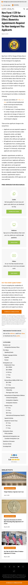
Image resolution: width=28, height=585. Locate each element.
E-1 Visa (8, 407)
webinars (12, 333)
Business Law (6, 345)
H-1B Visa (8, 372)
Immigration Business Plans (12, 347)
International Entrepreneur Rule (15, 415)
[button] (27, 9)
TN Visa (8, 377)
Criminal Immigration (11, 397)
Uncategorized (7, 446)
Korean (6, 360)
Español (7, 357)
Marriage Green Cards (12, 392)
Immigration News (8, 431)
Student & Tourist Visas (11, 420)
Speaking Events (9, 352)
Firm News (6, 350)
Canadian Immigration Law (12, 438)
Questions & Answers (9, 441)
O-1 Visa (8, 385)
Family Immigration (10, 387)
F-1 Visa (8, 428)
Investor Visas (8, 405)
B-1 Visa (8, 423)
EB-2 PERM (9, 367)
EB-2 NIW (8, 382)
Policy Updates (9, 433)
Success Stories (7, 444)
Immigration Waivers (11, 402)
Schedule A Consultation (14, 582)
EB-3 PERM (9, 369)
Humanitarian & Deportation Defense (15, 395)
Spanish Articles (9, 418)
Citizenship (9, 390)
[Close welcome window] (20, 578)
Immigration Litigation (12, 400)
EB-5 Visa (8, 413)
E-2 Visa (8, 410)
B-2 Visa (8, 425)
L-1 (21, 99)
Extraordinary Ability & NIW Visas (14, 380)
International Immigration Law (11, 436)
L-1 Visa (8, 374)
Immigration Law (7, 362)
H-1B (18, 99)
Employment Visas (10, 365)
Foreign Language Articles (10, 355)
